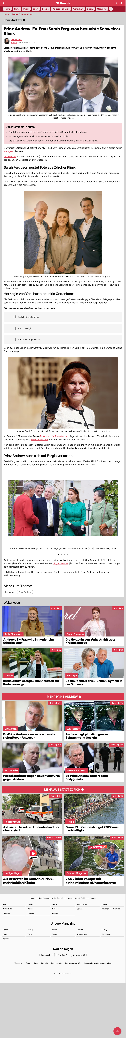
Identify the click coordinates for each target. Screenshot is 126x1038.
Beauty (5, 939)
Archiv (55, 913)
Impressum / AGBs (73, 963)
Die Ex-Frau (10, 156)
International (27, 14)
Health (5, 930)
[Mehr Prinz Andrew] (63, 696)
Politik (30, 904)
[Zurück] (3, 3)
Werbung (18, 963)
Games (80, 909)
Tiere (29, 934)
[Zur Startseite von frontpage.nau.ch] (63, 3)
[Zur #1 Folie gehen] (58, 554)
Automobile (82, 934)
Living (30, 930)
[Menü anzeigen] (122, 3)
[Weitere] (111, 9)
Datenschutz (56, 963)
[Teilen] (117, 1031)
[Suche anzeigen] (117, 2)
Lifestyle (6, 913)
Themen (30, 913)
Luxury (80, 930)
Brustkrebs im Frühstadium (54, 436)
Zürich (14, 42)
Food (5, 934)
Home (6, 14)
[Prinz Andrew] (63, 20)
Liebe (54, 930)
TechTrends (106, 934)
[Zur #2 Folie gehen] (61, 554)
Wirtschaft (7, 909)
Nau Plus (56, 909)
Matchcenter (82, 904)
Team (28, 963)
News (5, 904)
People (15, 14)
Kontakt (44, 963)
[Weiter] (118, 511)
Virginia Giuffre (60, 563)
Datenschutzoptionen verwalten (97, 963)
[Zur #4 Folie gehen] (67, 554)
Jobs (36, 963)
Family (104, 930)
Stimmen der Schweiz (111, 909)
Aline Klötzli (16, 39)
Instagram (9, 151)
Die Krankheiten (39, 439)
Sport (54, 904)
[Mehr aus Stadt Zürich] (63, 789)
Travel (54, 934)
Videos (30, 909)
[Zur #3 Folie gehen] (64, 554)
